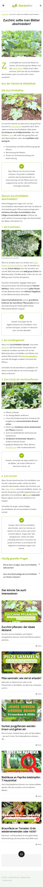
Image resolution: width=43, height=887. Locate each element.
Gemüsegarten (10, 619)
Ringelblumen (11, 447)
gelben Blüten (17, 68)
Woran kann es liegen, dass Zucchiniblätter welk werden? (20, 566)
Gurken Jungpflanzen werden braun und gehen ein (18, 727)
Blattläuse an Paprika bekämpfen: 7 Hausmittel (21, 778)
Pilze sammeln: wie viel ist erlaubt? (21, 678)
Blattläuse (5, 347)
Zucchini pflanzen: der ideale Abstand (18, 628)
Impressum (7, 880)
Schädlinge (22, 769)
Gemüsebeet (16, 126)
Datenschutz (25, 877)
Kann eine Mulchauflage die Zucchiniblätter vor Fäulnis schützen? (20, 575)
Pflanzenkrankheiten (25, 820)
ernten (10, 135)
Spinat (28, 495)
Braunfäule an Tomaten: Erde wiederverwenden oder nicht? (19, 830)
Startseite (5, 14)
